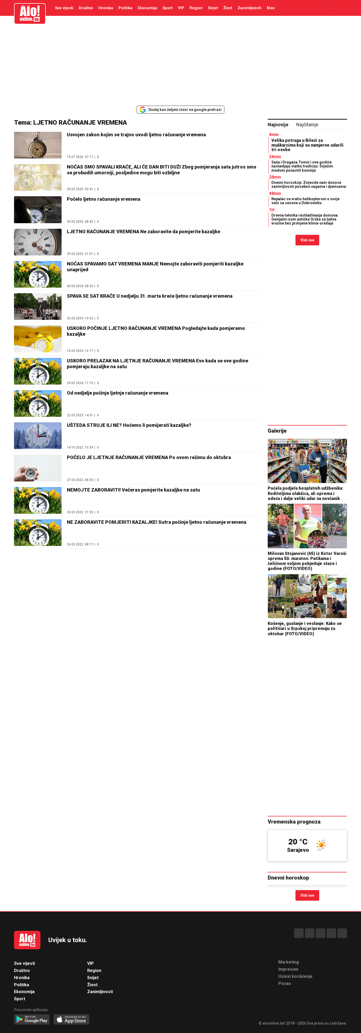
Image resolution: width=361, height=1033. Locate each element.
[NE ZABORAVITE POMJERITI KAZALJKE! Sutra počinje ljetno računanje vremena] (38, 532)
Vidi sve (307, 240)
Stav (271, 8)
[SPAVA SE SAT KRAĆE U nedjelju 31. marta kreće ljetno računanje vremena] (38, 306)
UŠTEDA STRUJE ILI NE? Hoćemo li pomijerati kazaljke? (129, 425)
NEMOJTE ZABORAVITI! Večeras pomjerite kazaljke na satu (133, 490)
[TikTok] (320, 933)
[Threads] (309, 933)
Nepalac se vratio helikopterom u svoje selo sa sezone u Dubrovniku (305, 201)
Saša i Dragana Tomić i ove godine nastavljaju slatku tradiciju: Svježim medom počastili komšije (302, 166)
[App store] (71, 1019)
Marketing (288, 962)
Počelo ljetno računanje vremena (103, 199)
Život (227, 8)
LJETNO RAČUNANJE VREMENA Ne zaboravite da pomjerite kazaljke (143, 231)
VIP (181, 8)
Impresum (288, 969)
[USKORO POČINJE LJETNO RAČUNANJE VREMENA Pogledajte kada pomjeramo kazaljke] (38, 338)
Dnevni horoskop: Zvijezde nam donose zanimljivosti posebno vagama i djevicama (308, 184)
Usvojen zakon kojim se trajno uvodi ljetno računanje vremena (136, 134)
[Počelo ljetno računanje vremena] (38, 209)
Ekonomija (147, 8)
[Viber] (342, 933)
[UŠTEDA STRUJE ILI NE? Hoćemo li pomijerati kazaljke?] (38, 435)
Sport (168, 8)
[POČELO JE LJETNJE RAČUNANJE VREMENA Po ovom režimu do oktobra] (38, 468)
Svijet (213, 8)
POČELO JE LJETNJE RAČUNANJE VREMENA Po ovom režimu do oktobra (149, 457)
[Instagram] (331, 933)
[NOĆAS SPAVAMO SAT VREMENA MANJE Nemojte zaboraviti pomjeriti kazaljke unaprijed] (38, 274)
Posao (284, 983)
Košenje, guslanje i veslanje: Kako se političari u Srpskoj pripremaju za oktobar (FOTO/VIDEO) (305, 628)
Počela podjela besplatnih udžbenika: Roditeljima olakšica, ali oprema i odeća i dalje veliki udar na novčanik (305, 493)
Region (196, 8)
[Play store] (32, 1019)
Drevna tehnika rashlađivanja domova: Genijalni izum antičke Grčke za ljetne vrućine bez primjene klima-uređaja (305, 219)
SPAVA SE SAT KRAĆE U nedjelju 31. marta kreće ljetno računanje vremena (150, 296)
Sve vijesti (64, 8)
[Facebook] (299, 933)
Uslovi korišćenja (295, 976)
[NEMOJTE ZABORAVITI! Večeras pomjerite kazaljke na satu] (38, 500)
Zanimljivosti (249, 8)
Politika (125, 8)
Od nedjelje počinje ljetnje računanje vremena (117, 393)
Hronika (105, 8)
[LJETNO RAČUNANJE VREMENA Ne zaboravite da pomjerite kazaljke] (38, 242)
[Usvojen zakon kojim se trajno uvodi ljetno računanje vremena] (38, 145)
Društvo (86, 8)
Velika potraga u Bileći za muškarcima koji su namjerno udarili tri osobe (307, 145)
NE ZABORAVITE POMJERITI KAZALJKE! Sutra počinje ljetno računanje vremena (156, 522)
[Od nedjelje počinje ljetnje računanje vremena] (38, 403)
